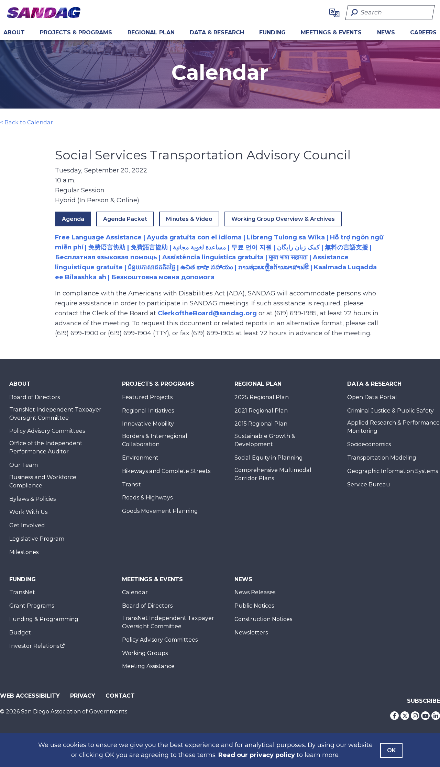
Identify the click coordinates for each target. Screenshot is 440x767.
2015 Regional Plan (260, 423)
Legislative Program (36, 538)
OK (391, 750)
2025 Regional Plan (261, 397)
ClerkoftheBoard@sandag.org (207, 313)
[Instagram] (415, 715)
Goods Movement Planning (160, 511)
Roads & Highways (147, 497)
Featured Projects (147, 397)
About (14, 32)
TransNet (22, 592)
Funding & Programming (43, 619)
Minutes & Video (189, 219)
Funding (272, 32)
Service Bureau (368, 484)
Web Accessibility (30, 695)
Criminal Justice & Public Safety (390, 410)
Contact (120, 695)
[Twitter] (404, 715)
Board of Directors (34, 397)
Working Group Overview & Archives (283, 219)
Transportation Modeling (381, 457)
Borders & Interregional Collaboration (154, 440)
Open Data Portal (372, 397)
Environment (140, 457)
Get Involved (27, 525)
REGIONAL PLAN (151, 32)
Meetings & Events (331, 32)
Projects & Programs (76, 32)
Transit (131, 484)
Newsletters (251, 632)
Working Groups (145, 653)
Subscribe (423, 701)
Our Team (23, 465)
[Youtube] (425, 715)
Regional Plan (258, 384)
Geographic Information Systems (392, 471)
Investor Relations (34, 646)
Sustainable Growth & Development (264, 440)
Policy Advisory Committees (47, 431)
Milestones (23, 552)
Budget (20, 632)
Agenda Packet (125, 219)
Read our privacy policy (256, 755)
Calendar (135, 592)
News (386, 32)
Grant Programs (31, 605)
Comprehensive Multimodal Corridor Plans (272, 474)
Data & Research (217, 32)
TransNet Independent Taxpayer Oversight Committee (55, 413)
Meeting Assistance (148, 666)
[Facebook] (394, 715)
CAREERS (423, 32)
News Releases (254, 592)
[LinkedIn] (435, 715)
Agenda (73, 219)
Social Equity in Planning (268, 457)
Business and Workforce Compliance (42, 481)
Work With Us (28, 512)
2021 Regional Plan (261, 410)
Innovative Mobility (148, 423)
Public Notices (254, 605)
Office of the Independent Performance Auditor (45, 447)
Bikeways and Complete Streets (166, 471)
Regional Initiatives (148, 410)
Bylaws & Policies (32, 499)
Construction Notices (263, 619)
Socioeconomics (369, 444)
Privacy (82, 695)
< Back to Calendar (26, 122)
